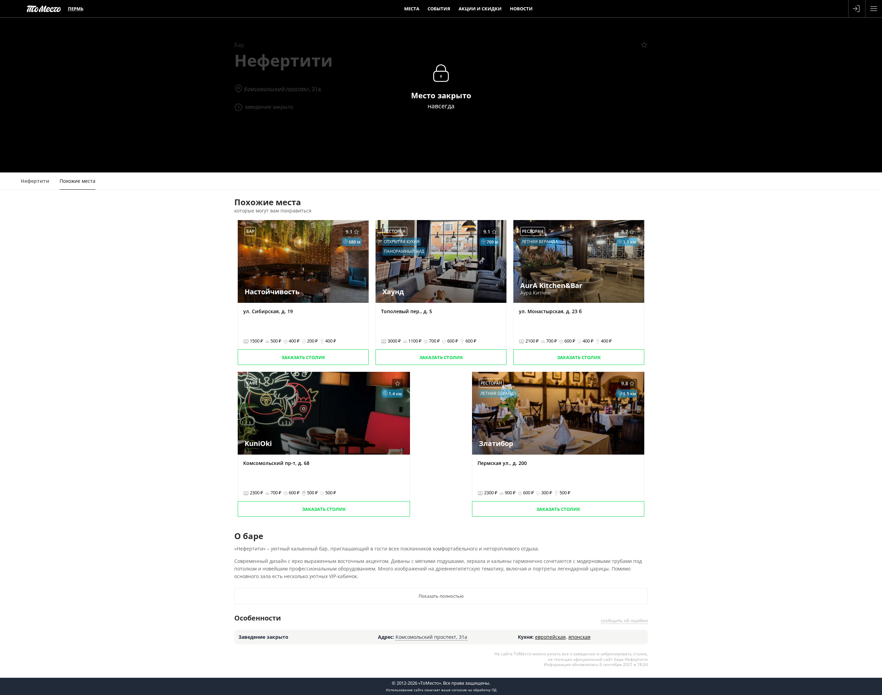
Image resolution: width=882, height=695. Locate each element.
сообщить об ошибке (624, 620)
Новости (521, 9)
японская (579, 637)
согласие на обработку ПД (474, 689)
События (439, 9)
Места (411, 9)
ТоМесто (44, 8)
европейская (550, 637)
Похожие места (77, 181)
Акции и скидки (480, 9)
